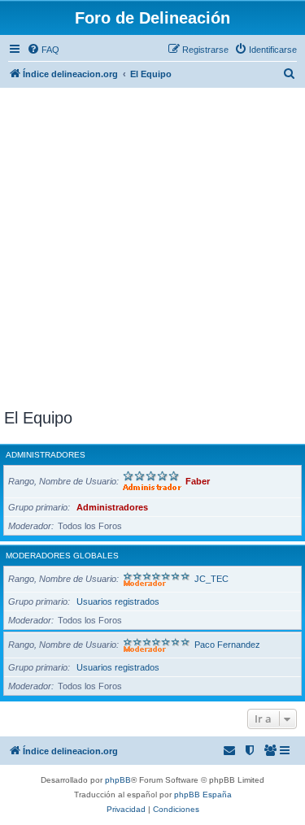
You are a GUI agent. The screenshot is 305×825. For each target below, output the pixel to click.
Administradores (45, 454)
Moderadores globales (62, 555)
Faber (197, 481)
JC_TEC (211, 579)
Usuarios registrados (117, 601)
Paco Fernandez (227, 644)
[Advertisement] (152, 248)
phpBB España (203, 794)
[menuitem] (43, 49)
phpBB (118, 779)
